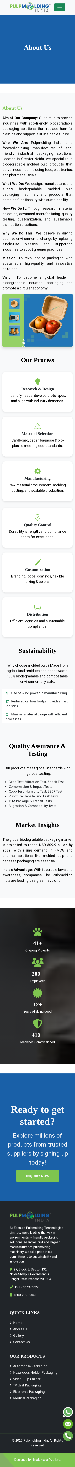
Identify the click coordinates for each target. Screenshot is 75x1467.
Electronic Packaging (29, 1391)
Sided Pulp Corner (27, 1379)
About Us (20, 1329)
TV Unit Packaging (27, 1385)
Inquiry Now (37, 1176)
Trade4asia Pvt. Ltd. (46, 1460)
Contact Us (21, 1342)
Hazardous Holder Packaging (35, 1372)
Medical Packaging (27, 1398)
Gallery (18, 1335)
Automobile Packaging (30, 1366)
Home (17, 1322)
